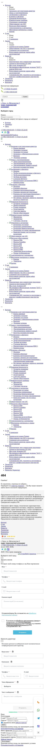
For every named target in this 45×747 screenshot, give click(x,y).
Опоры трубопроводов (21, 253)
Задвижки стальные (20, 150)
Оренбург (8, 124)
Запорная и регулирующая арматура (22, 11)
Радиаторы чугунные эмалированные (26, 230)
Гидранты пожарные (20, 203)
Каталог (8, 5)
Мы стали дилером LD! (17, 65)
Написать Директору (12, 470)
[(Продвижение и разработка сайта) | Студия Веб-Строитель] (27, 554)
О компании (13, 39)
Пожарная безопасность (17, 18)
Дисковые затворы (20, 158)
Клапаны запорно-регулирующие (25, 192)
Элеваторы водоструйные (22, 251)
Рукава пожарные (19, 207)
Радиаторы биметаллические (23, 228)
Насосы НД (17, 246)
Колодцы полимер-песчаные (23, 167)
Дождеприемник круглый (22, 163)
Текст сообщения (8, 692)
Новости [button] (8, 280)
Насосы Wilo (17, 240)
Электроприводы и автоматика (20, 28)
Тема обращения (8, 682)
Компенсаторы (18, 182)
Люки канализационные (22, 161)
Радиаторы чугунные (21, 225)
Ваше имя (5, 652)
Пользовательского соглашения (12, 728)
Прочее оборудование (21, 213)
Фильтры (16, 186)
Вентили (16, 156)
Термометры (17, 219)
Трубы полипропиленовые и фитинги (27, 173)
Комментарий (7, 597)
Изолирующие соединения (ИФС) (25, 180)
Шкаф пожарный (19, 205)
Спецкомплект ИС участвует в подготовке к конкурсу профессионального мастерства (25, 76)
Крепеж (16, 259)
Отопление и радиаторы (18, 22)
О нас (7, 33)
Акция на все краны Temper (19, 46)
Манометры (17, 217)
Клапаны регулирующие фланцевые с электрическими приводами (26, 195)
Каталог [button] (8, 144)
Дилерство (9, 78)
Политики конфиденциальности (18, 622)
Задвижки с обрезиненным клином (26, 154)
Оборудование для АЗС (17, 24)
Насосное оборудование (17, 26)
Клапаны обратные (20, 188)
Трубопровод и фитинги (18, 15)
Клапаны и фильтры (16, 16)
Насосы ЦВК (18, 249)
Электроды (17, 261)
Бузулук (8, 122)
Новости (8, 56)
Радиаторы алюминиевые (22, 226)
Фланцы (16, 171)
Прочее (11, 31)
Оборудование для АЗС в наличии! (21, 48)
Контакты (8, 82)
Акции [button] (7, 269)
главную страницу (17, 486)
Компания (5, 662)
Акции (7, 41)
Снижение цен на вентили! (19, 50)
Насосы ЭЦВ (18, 247)
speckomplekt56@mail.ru (9, 135)
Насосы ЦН (17, 244)
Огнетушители (18, 209)
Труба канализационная (21, 175)
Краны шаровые (19, 148)
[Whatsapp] (38, 710)
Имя (3, 567)
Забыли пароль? (21, 723)
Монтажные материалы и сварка (21, 30)
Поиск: (3, 115)
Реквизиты (9, 80)
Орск (7, 126)
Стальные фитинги (20, 179)
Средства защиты (19, 211)
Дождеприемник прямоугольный (25, 165)
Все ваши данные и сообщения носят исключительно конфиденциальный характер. (21, 644)
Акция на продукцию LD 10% (20, 63)
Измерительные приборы (18, 20)
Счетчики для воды (20, 221)
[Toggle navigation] (2, 141)
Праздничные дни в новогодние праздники (24, 62)
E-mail (4, 587)
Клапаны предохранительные (24, 190)
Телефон (5, 577)
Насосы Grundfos (19, 242)
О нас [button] (7, 265)
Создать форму (13, 711)
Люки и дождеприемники (18, 13)
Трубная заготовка (20, 177)
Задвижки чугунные (20, 152)
